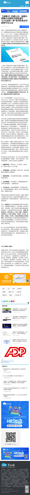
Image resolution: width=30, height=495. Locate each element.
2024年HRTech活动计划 (16, 471)
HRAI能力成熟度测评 (15, 480)
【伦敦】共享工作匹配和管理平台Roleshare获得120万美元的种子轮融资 (15, 389)
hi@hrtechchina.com (8, 489)
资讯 (3, 288)
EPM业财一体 (18, 295)
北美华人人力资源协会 (19, 472)
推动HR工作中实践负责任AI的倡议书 (17, 473)
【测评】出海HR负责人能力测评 (19, 486)
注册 (28, 6)
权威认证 (4, 295)
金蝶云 (4, 292)
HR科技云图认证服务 (8, 483)
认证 (8, 288)
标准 (13, 288)
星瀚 (11, 295)
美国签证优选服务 (14, 476)
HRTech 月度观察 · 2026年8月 (16, 485)
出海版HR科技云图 (21, 475)
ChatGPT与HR (7, 471)
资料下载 (11, 472)
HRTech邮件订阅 (5, 480)
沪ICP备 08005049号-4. (5, 492)
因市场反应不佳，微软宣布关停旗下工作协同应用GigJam (14, 370)
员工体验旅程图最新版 (14, 482)
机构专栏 (19, 288)
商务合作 (9, 469)
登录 (23, 6)
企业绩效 (19, 292)
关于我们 (3, 469)
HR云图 (5, 472)
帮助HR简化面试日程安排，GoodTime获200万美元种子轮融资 (15, 395)
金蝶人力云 (11, 292)
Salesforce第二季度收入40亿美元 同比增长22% (13, 375)
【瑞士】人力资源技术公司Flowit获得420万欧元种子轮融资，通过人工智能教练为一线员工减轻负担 (15, 382)
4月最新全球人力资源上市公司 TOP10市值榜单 (16, 478)
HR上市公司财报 (11, 475)
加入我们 (15, 469)
